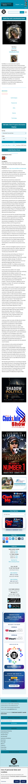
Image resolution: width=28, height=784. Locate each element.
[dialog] (14, 776)
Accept (23, 781)
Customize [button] (3, 781)
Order (3, 136)
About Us (2, 743)
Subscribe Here (14, 685)
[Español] (26, 5)
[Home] (4, 12)
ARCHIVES (4, 91)
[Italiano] (25, 4)
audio (16, 551)
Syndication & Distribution (6, 738)
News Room (3, 740)
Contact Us (3, 745)
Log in (22, 4)
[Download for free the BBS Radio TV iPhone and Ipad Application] (14, 606)
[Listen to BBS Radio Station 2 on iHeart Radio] (14, 638)
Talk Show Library (4, 734)
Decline (16, 781)
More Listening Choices (14, 561)
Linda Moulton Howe (14, 52)
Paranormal (14, 103)
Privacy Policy (3, 747)
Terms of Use (3, 749)
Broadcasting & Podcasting (6, 731)
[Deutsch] (26, 2)
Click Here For (14, 560)
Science (14, 113)
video (16, 556)
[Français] (25, 2)
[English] (25, 0)
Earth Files (14, 48)
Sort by (3, 130)
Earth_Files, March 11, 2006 (8, 145)
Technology (14, 118)
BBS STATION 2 (14, 579)
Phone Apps (3, 741)
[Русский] (25, 5)
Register (17, 4)
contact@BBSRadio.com (12, 709)
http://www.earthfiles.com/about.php (17, 168)
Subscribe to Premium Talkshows (7, 4)
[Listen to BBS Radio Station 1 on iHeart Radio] (14, 630)
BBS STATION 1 (14, 573)
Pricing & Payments (5, 732)
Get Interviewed (4, 736)
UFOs (14, 108)
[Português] (26, 4)
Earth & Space (14, 97)
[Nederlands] (26, 0)
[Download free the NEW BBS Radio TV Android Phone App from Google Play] (14, 600)
